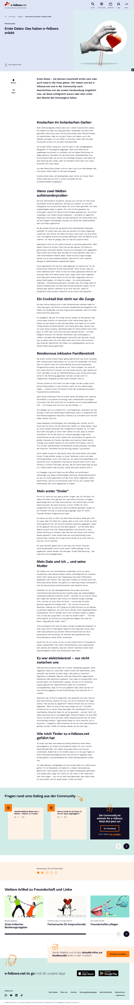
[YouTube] (11, 995)
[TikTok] (22, 995)
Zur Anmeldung (110, 828)
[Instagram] (6, 995)
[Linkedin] (16, 995)
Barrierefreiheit (106, 992)
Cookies (73, 992)
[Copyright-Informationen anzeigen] (132, 70)
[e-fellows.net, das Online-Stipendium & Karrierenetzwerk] (15, 5)
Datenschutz (120, 992)
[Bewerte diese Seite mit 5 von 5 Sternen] (56, 872)
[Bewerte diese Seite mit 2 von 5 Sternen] (43, 872)
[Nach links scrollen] (119, 846)
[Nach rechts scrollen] (126, 846)
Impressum (120, 995)
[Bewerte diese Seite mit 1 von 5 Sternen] (38, 872)
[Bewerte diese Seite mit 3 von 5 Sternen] (47, 872)
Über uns (64, 992)
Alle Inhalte (53, 992)
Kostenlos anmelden (118, 954)
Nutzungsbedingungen (88, 992)
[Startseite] (5, 16)
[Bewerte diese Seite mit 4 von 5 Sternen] (51, 872)
